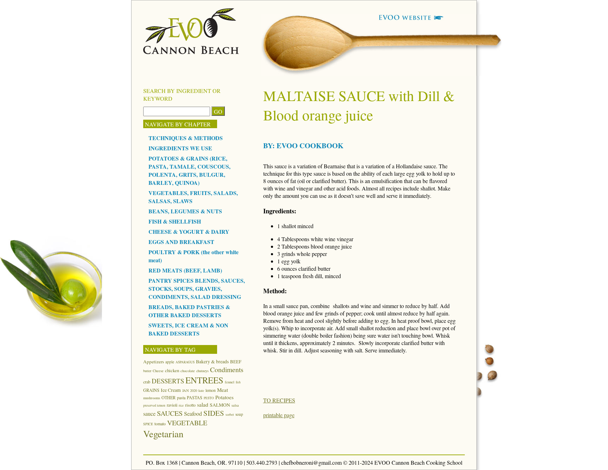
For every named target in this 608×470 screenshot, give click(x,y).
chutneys (202, 370)
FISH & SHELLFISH (174, 221)
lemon (210, 390)
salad (202, 404)
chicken (172, 370)
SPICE (148, 423)
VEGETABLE (187, 422)
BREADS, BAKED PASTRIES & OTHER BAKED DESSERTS (189, 311)
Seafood (193, 413)
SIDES (213, 413)
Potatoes (224, 397)
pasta (181, 397)
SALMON (220, 405)
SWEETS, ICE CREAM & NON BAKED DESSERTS (188, 329)
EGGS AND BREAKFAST (181, 242)
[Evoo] (191, 52)
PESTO (209, 398)
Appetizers (153, 361)
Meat (222, 389)
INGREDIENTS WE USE (180, 148)
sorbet (230, 414)
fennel (229, 382)
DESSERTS (168, 380)
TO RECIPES (279, 400)
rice (181, 405)
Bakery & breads (212, 361)
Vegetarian (163, 433)
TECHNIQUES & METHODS (185, 138)
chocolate (187, 370)
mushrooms (151, 397)
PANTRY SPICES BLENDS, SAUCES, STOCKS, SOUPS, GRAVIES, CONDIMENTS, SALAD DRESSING (196, 288)
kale (201, 390)
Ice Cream (171, 390)
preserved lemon (154, 405)
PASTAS (194, 397)
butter (147, 370)
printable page (278, 415)
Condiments (226, 369)
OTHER (169, 397)
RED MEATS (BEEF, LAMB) (185, 270)
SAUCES (170, 413)
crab (146, 381)
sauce (149, 414)
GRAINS (151, 390)
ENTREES (204, 380)
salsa (235, 405)
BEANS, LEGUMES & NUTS (185, 211)
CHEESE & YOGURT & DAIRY (188, 231)
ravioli (172, 405)
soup (239, 414)
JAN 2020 (189, 390)
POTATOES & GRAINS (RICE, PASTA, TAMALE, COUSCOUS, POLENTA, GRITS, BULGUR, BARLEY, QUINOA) (189, 170)
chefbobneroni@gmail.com (311, 462)
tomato (160, 423)
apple (169, 361)
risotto (190, 405)
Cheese (158, 370)
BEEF (235, 361)
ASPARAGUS (185, 362)
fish (238, 382)
